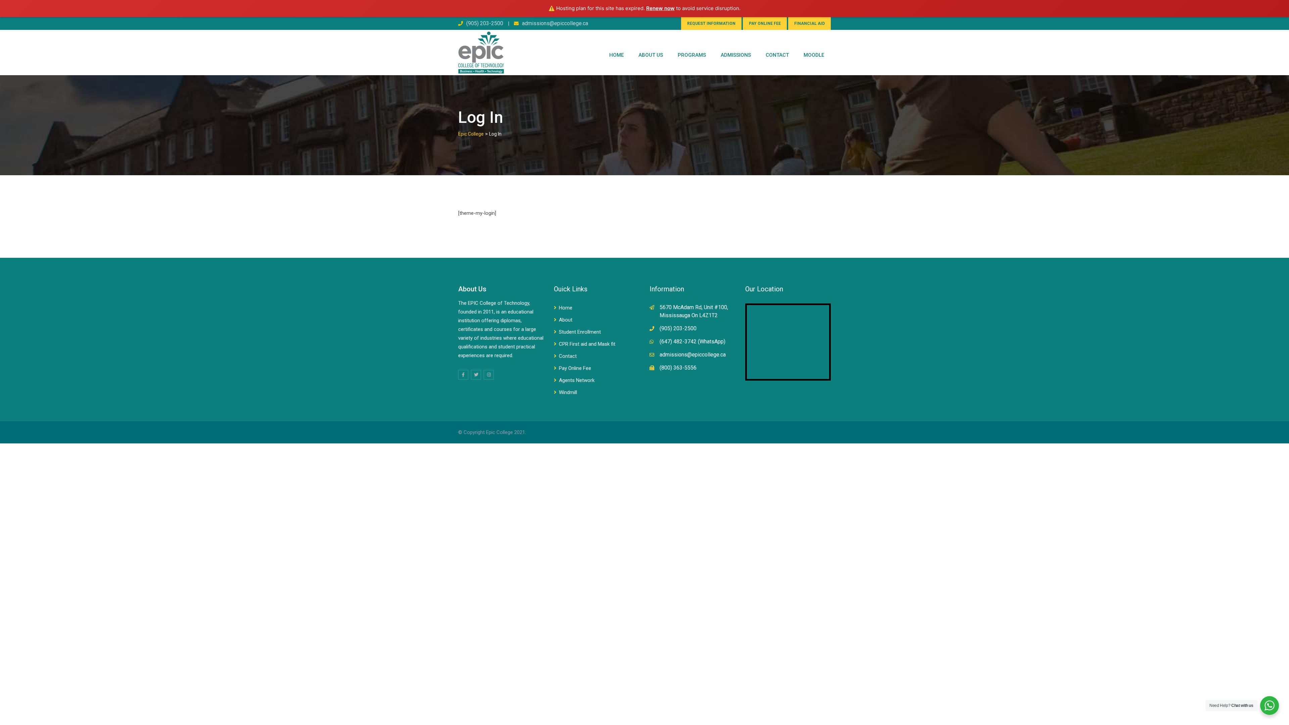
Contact (568, 356)
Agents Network (576, 380)
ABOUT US (650, 55)
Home (616, 55)
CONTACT (777, 55)
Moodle (814, 55)
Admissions (736, 55)
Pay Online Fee (575, 368)
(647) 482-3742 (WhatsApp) (692, 341)
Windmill (568, 392)
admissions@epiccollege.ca (555, 23)
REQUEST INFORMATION (711, 23)
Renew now (660, 8)
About (565, 320)
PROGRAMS (692, 55)
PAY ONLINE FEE (765, 23)
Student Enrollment (580, 332)
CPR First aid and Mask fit (587, 344)
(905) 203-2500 (484, 23)
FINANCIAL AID (809, 23)
